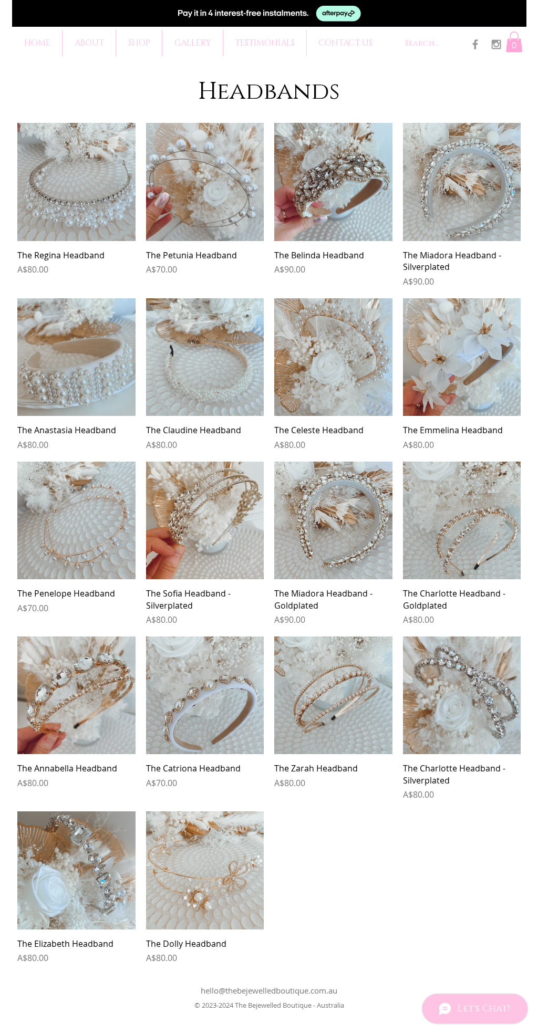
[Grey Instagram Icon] (496, 44)
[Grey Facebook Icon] (475, 44)
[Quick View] (76, 182)
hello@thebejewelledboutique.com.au (269, 990)
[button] (514, 42)
